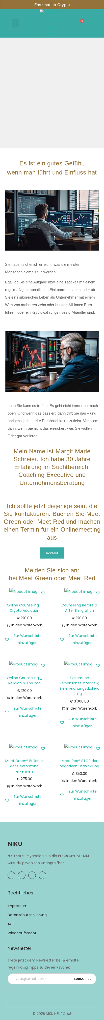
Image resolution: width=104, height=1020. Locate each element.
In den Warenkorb (26, 625)
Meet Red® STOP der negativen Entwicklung (79, 763)
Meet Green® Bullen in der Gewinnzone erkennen (24, 766)
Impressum (18, 905)
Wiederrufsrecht (22, 933)
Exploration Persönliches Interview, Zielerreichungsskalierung (79, 685)
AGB (11, 923)
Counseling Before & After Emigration (79, 608)
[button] (15, 23)
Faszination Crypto (52, 5)
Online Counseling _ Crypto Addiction (24, 608)
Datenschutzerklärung (27, 914)
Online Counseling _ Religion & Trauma (24, 680)
